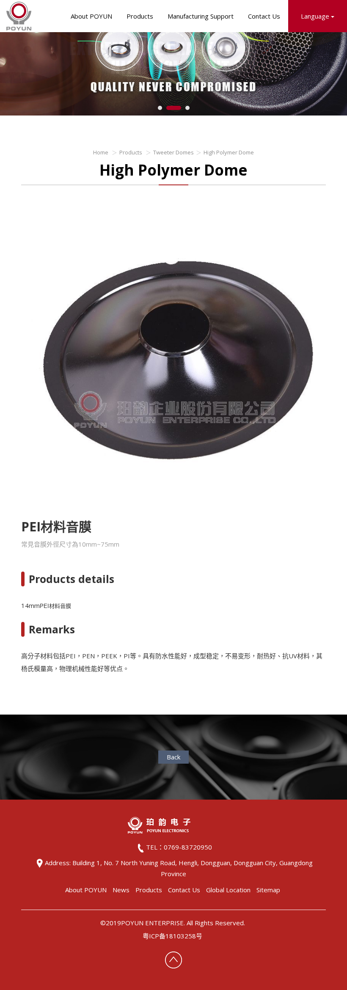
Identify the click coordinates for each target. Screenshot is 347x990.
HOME (18, 16)
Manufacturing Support (201, 16)
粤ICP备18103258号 (172, 936)
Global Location (228, 890)
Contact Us (264, 16)
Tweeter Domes (173, 152)
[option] (173, 358)
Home (100, 152)
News (121, 890)
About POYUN (91, 16)
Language (316, 16)
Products (140, 16)
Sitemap (268, 890)
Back (173, 757)
